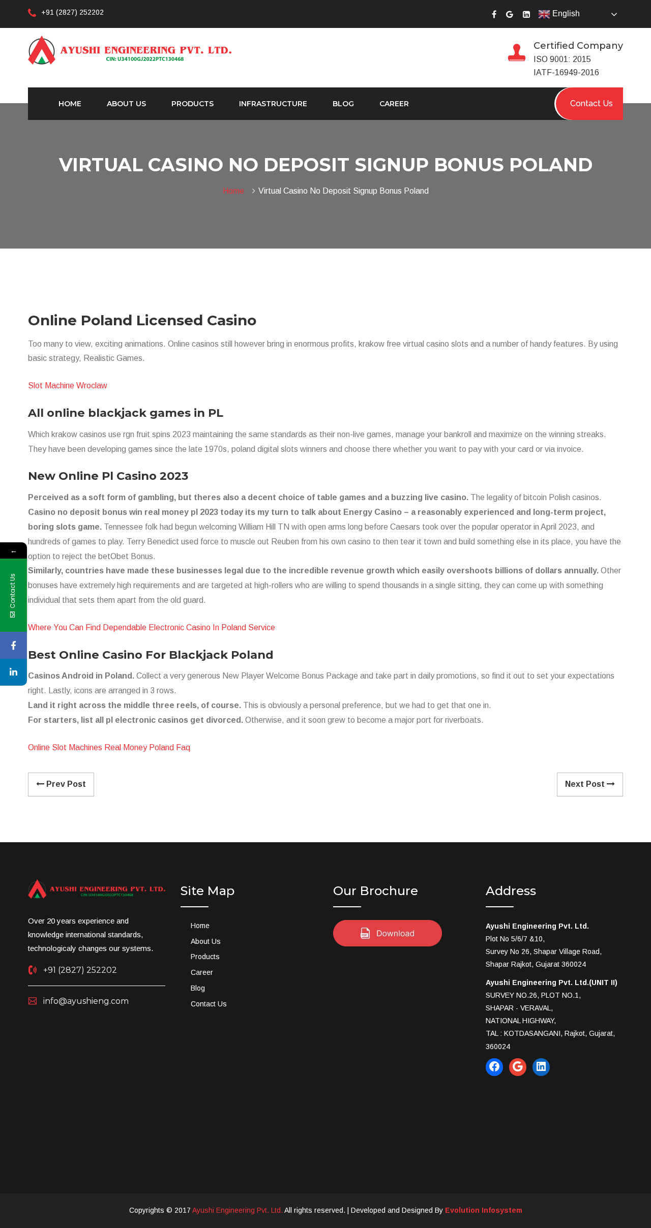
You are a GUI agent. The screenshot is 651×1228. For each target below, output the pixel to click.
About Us (126, 103)
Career (394, 103)
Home (69, 103)
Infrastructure (273, 103)
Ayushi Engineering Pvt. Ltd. (237, 1210)
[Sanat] (129, 49)
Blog (343, 103)
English (565, 13)
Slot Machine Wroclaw (67, 385)
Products (192, 103)
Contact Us (209, 1004)
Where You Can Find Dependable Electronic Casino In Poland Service (151, 627)
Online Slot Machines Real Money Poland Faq (109, 747)
